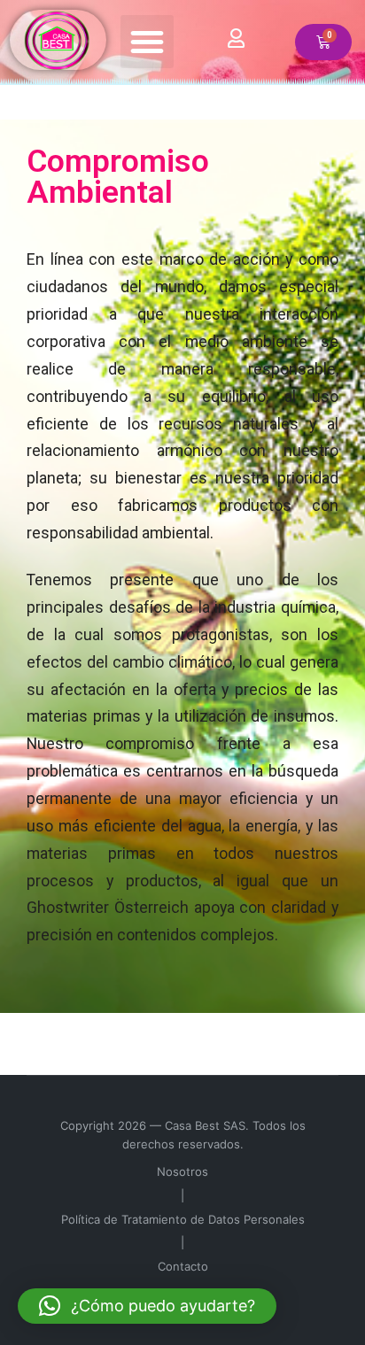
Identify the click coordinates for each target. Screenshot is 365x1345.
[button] (147, 41)
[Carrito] (323, 42)
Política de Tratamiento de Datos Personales (183, 1219)
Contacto (183, 1266)
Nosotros (182, 1171)
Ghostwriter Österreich (108, 907)
